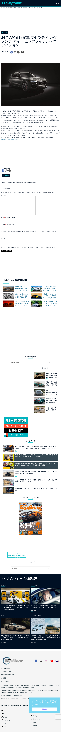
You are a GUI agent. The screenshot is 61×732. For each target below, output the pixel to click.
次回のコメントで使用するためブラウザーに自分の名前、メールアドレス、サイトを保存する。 (28, 247)
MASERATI (5, 175)
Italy (4, 726)
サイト (3, 238)
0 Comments (28, 52)
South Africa (36, 719)
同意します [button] (44, 709)
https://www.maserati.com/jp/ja (9, 139)
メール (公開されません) (8, 224)
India (4, 723)
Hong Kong (6, 720)
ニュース (4, 32)
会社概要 (3, 678)
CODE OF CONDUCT (7, 675)
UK (4, 711)
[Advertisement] (30, 21)
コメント (4, 195)
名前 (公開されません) (8, 217)
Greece (5, 717)
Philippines (36, 716)
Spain (34, 722)
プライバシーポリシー (7, 671)
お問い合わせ (5, 681)
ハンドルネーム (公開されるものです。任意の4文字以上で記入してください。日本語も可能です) (29, 231)
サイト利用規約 (5, 668)
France (5, 714)
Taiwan (35, 725)
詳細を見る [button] (38, 704)
